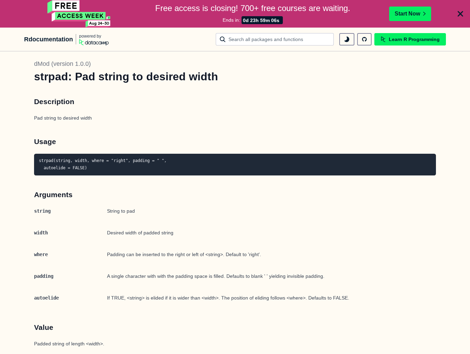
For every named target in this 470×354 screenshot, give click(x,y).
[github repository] (364, 39)
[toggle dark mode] (346, 39)
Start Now (407, 14)
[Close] (460, 14)
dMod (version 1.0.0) (62, 63)
